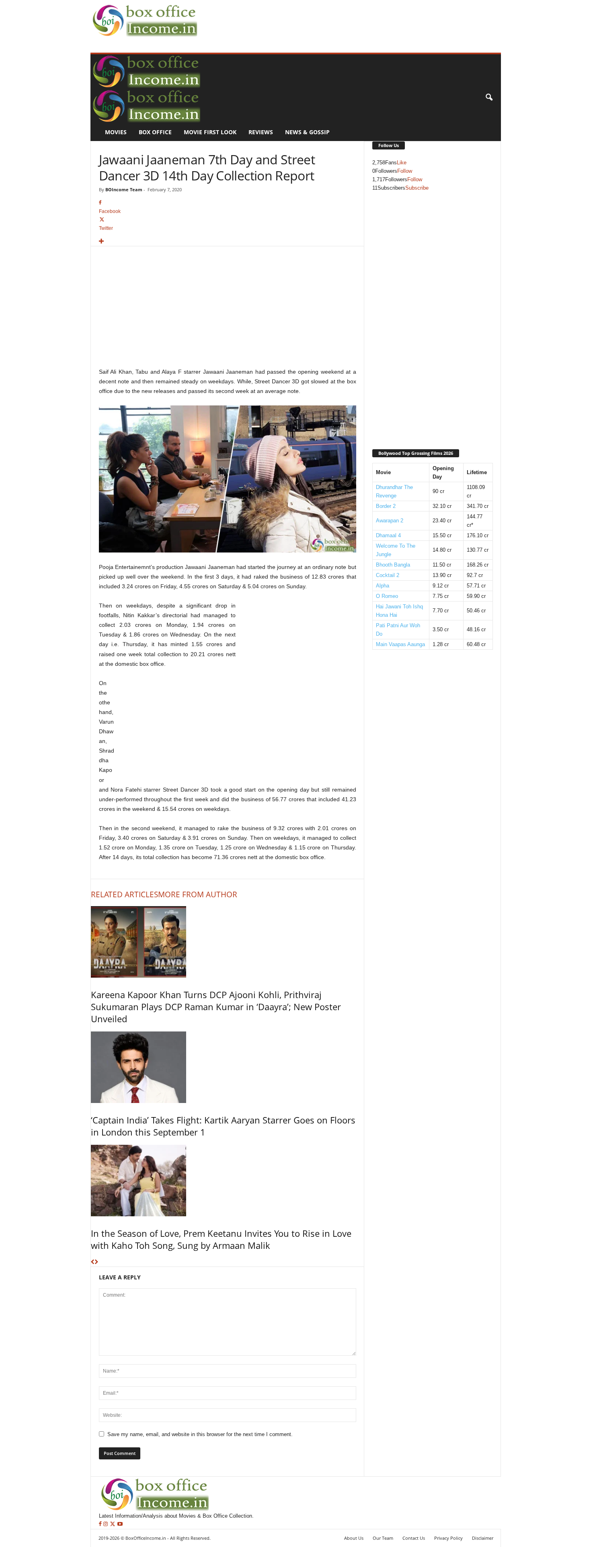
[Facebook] (101, 1524)
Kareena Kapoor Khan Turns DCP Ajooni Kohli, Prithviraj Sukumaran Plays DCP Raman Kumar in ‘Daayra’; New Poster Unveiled (216, 1006)
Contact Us (413, 1538)
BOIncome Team (123, 189)
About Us (353, 1538)
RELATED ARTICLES (124, 894)
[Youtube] (120, 1524)
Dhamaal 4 (388, 535)
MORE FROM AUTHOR (197, 894)
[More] (227, 241)
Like (401, 163)
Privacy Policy (448, 1538)
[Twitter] (113, 1524)
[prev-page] (92, 1262)
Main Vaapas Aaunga (400, 644)
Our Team (383, 1538)
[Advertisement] (346, 18)
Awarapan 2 (389, 521)
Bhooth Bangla (393, 565)
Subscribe (417, 188)
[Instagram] (106, 1524)
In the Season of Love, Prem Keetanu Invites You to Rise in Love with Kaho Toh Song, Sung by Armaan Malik (221, 1239)
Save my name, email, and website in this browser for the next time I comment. (200, 1434)
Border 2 (386, 506)
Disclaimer (482, 1538)
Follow (404, 171)
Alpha (382, 586)
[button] (489, 97)
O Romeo (387, 596)
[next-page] (96, 1262)
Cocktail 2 (387, 575)
